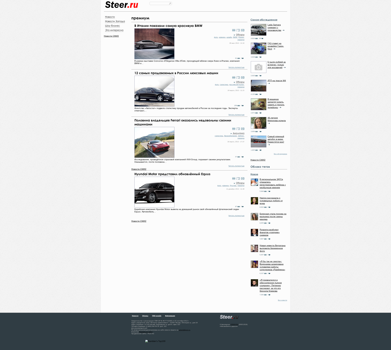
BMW (235, 37)
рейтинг (241, 136)
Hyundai (233, 185)
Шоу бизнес (112, 25)
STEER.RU (234, 324)
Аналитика (238, 133)
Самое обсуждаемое (263, 19)
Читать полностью (236, 67)
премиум (241, 40)
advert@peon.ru (184, 330)
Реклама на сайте (146, 332)
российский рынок (236, 84)
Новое (254, 174)
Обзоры (240, 34)
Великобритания (230, 136)
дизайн (229, 37)
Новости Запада (115, 21)
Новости (110, 16)
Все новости (282, 300)
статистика (224, 84)
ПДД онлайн (156, 316)
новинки (222, 37)
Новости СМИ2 (111, 36)
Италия (241, 37)
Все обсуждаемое (280, 154)
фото (216, 37)
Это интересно (114, 30)
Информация (170, 316)
